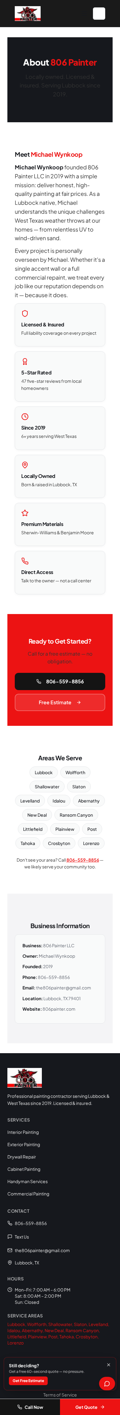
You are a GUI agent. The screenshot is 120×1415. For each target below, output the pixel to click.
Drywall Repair (21, 1156)
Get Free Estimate (28, 1380)
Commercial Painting (28, 1193)
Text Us (22, 1236)
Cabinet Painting (23, 1169)
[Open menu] (84, 13)
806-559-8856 (65, 681)
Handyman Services (27, 1181)
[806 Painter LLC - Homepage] (28, 13)
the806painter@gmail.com (42, 1250)
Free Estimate (55, 702)
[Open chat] (107, 1383)
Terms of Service (60, 1394)
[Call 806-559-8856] (99, 13)
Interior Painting (23, 1132)
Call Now (34, 1407)
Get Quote (86, 1407)
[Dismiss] (108, 1364)
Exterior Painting (23, 1144)
